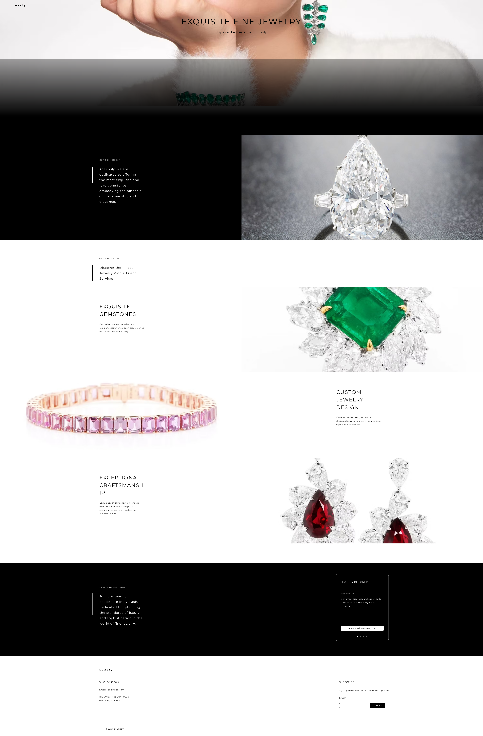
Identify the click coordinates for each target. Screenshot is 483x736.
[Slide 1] (357, 636)
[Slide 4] (366, 636)
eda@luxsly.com (115, 690)
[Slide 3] (363, 636)
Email (342, 698)
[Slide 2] (360, 636)
